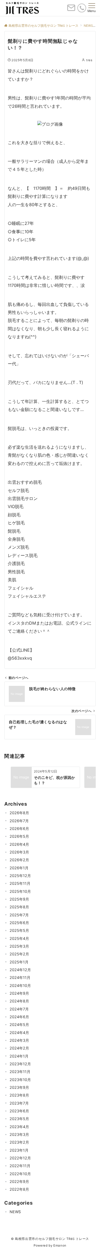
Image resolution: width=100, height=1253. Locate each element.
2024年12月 (20, 969)
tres (89, 60)
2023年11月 (20, 1071)
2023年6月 (19, 1111)
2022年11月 (20, 1165)
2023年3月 (19, 1134)
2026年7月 (19, 820)
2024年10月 (20, 985)
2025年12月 (20, 875)
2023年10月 (20, 1079)
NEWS (15, 1211)
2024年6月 (19, 1016)
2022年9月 (19, 1181)
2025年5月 (19, 930)
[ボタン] (71, 10)
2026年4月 (19, 844)
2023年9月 (19, 1087)
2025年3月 (19, 946)
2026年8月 (19, 812)
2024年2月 (19, 1048)
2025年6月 (19, 922)
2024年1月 (19, 1056)
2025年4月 (19, 938)
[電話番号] (81, 7)
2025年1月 (19, 962)
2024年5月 (19, 1024)
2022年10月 (20, 1173)
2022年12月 (20, 1158)
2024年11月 (20, 977)
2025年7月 (19, 915)
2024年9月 (19, 993)
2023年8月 (19, 1095)
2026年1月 (19, 868)
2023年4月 (19, 1126)
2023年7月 (19, 1103)
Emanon (59, 1245)
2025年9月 (19, 899)
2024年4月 (19, 1032)
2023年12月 (20, 1064)
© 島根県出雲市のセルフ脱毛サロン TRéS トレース (50, 1239)
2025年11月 (20, 883)
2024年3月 (19, 1040)
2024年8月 (19, 1001)
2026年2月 (19, 860)
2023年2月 (19, 1142)
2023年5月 (19, 1118)
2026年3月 (19, 852)
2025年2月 (19, 954)
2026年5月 (19, 836)
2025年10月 (20, 891)
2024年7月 (19, 1009)
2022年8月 (19, 1189)
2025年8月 (19, 907)
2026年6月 (19, 828)
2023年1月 (19, 1150)
